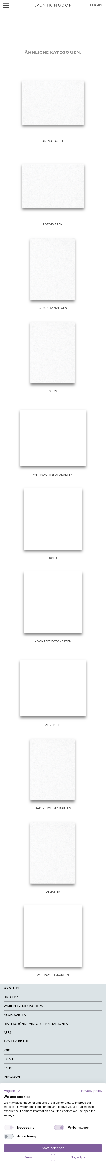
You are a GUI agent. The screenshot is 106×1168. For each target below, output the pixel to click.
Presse (9, 1059)
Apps (7, 1032)
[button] (12, 1091)
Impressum (12, 1076)
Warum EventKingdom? (23, 1006)
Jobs (7, 1050)
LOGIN (96, 5)
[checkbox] (9, 1127)
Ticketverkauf (16, 1041)
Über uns (11, 997)
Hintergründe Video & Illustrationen (36, 1023)
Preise (8, 1068)
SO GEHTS (11, 988)
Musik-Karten (15, 1015)
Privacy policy (91, 1091)
